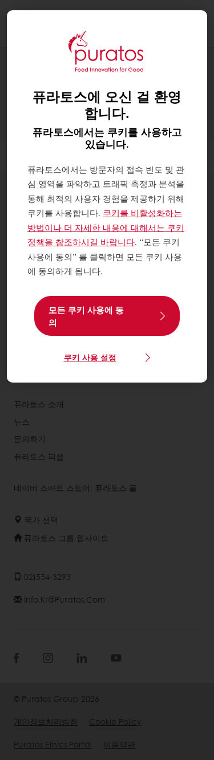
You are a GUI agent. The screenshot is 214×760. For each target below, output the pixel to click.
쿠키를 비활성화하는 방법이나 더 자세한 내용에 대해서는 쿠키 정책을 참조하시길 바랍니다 (105, 227)
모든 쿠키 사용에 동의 (86, 315)
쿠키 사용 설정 (90, 357)
